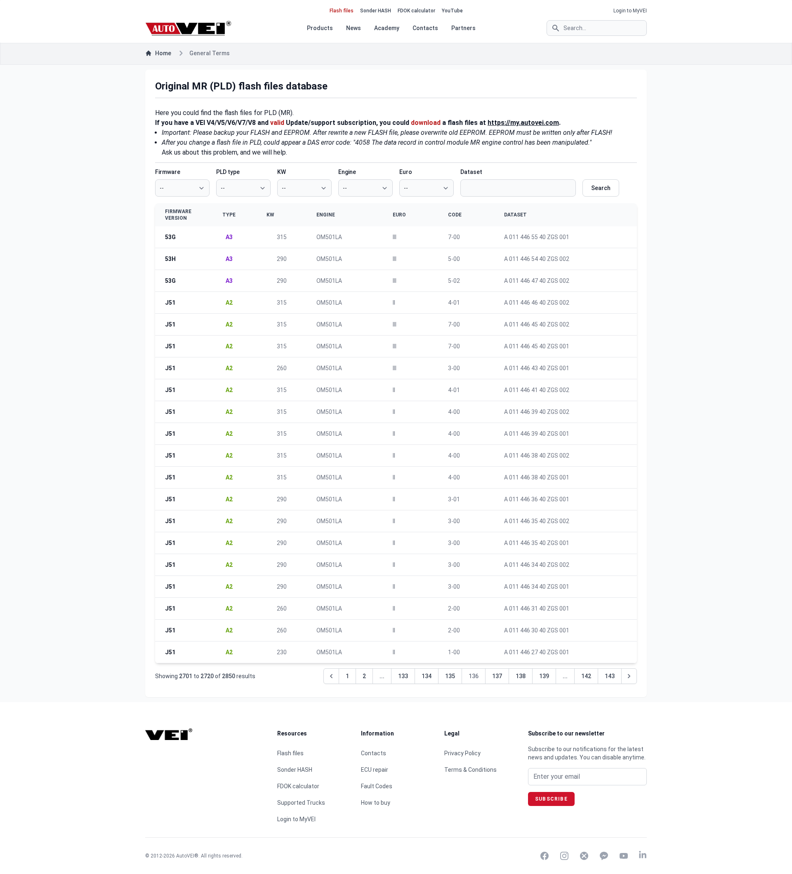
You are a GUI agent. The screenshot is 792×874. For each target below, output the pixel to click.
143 (610, 676)
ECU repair (374, 769)
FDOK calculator (416, 11)
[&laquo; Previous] (331, 676)
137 (497, 676)
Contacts (425, 28)
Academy (386, 28)
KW (281, 172)
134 (426, 676)
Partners (463, 28)
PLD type (228, 172)
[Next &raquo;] (629, 676)
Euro (405, 172)
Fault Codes (376, 786)
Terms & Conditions (470, 769)
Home (163, 53)
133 (403, 676)
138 (521, 676)
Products (320, 28)
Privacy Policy (462, 753)
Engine (347, 172)
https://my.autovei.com (523, 123)
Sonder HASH (375, 11)
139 (544, 676)
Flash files (342, 11)
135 (450, 676)
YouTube (452, 11)
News (353, 28)
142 (586, 676)
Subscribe (551, 799)
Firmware (167, 172)
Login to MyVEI (630, 11)
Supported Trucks (301, 802)
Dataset (471, 172)
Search (600, 188)
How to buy (375, 802)
